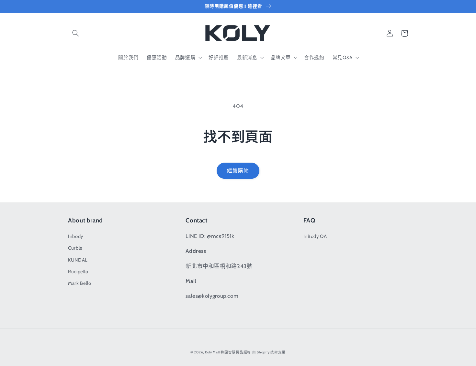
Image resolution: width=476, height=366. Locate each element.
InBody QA (315, 236)
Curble (75, 248)
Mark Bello (79, 283)
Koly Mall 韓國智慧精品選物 (228, 352)
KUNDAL (77, 260)
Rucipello (78, 271)
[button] (75, 33)
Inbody (75, 236)
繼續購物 (238, 170)
